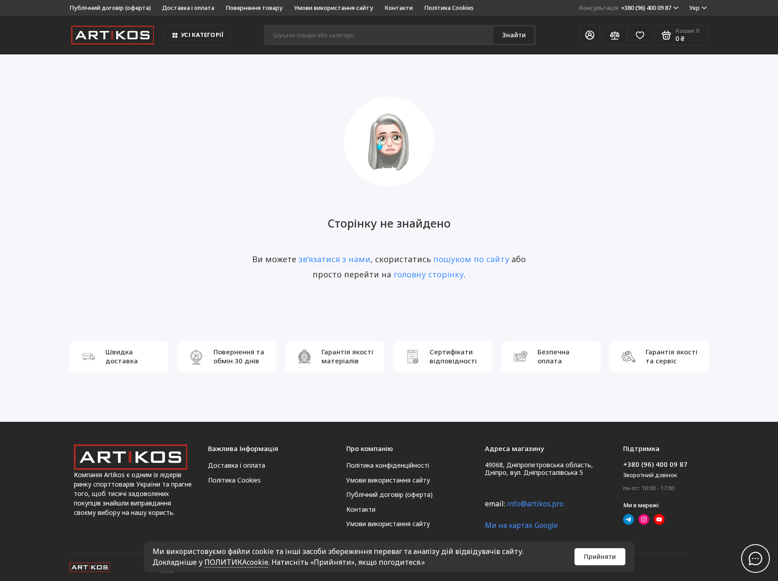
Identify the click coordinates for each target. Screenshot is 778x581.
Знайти (514, 35)
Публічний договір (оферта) (110, 8)
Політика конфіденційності (387, 465)
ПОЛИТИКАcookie (236, 562)
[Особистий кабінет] (590, 35)
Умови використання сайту (333, 8)
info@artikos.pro (535, 504)
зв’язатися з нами (335, 259)
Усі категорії (202, 35)
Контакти (398, 8)
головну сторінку (429, 274)
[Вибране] (640, 35)
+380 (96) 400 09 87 (625, 8)
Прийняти (600, 556)
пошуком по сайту (471, 259)
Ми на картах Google (521, 525)
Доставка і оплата (188, 8)
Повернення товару (254, 8)
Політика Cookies (449, 8)
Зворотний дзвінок (650, 475)
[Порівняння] (614, 35)
